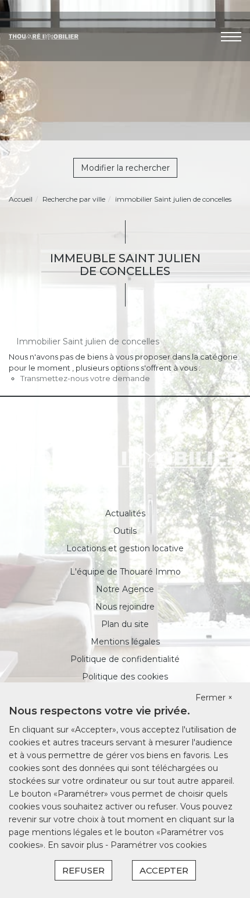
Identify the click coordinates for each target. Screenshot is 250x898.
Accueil (21, 199)
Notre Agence (125, 589)
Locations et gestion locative (125, 548)
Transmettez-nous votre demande (85, 378)
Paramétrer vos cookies (158, 845)
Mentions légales (125, 641)
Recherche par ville (73, 199)
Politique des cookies (125, 676)
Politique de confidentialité (125, 659)
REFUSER (83, 870)
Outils (125, 531)
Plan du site (125, 624)
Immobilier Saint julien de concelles (87, 341)
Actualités (125, 513)
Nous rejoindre (125, 606)
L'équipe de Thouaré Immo (125, 571)
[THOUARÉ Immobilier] (43, 35)
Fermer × (214, 697)
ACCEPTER (164, 870)
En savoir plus (76, 845)
